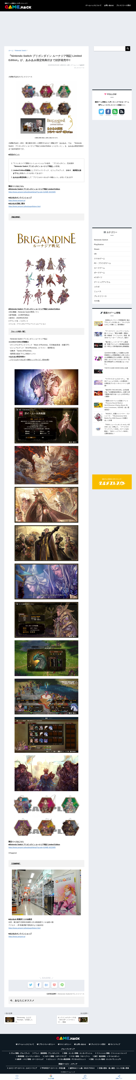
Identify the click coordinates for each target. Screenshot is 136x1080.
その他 (96, 301)
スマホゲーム (99, 259)
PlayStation (99, 244)
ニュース (97, 291)
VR (95, 254)
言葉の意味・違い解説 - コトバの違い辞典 (114, 1068)
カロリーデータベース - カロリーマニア (23, 1068)
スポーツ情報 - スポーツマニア (55, 1056)
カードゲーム (99, 268)
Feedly (115, 115)
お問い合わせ (109, 5)
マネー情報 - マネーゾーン (80, 1056)
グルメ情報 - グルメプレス (20, 1053)
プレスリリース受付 (123, 5)
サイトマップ (115, 1044)
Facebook (108, 115)
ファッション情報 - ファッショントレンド (112, 1053)
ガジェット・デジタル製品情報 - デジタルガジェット (67, 1059)
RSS (122, 115)
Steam (96, 249)
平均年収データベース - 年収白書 (53, 1068)
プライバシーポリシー (47, 1044)
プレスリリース (78, 994)
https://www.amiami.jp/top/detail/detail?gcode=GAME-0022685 (32, 192)
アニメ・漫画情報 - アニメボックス (46, 1053)
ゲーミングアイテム (102, 282)
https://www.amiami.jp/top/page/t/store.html (24, 206)
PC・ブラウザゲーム (102, 263)
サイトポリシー (65, 1044)
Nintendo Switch (64, 994)
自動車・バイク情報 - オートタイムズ (30, 1059)
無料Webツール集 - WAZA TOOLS (82, 1068)
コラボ (96, 287)
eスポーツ (98, 277)
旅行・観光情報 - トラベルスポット (107, 1056)
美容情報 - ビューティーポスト (29, 1056)
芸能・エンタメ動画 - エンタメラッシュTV (105, 1059)
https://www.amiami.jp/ (16, 200)
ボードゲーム (99, 273)
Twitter (101, 115)
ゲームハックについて (93, 5)
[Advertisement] (68, 28)
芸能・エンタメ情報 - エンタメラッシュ (78, 1053)
